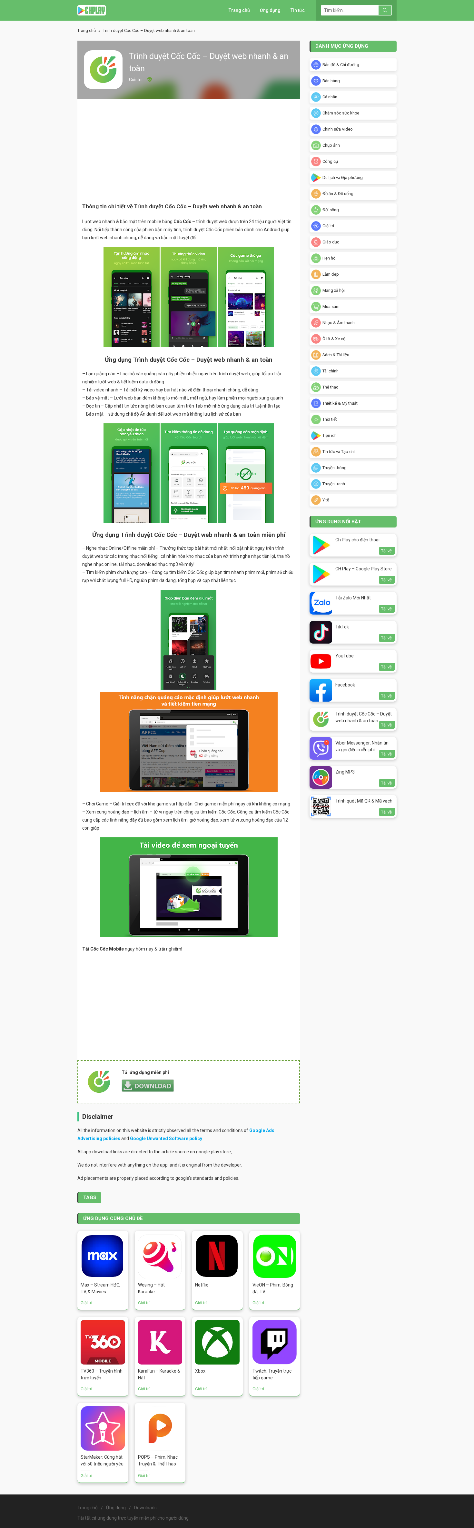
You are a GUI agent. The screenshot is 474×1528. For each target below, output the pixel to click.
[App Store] (91, 10)
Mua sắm (331, 306)
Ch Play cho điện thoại (357, 539)
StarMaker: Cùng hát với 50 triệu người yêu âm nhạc (102, 1463)
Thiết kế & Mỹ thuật (340, 403)
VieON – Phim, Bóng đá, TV (272, 1288)
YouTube (344, 655)
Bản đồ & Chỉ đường (340, 64)
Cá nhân (329, 96)
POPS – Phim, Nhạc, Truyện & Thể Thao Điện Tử (158, 1463)
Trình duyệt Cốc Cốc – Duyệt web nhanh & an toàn (363, 717)
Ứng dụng (270, 10)
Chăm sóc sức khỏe (340, 113)
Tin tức (298, 10)
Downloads (145, 1507)
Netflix (201, 1284)
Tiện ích (329, 435)
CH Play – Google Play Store (363, 568)
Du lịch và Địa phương (342, 177)
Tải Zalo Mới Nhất (353, 597)
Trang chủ (239, 10)
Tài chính (330, 371)
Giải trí (135, 79)
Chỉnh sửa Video (337, 129)
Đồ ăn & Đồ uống (337, 193)
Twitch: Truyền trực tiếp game (271, 1374)
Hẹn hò (329, 258)
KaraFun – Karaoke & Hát (159, 1374)
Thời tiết (329, 419)
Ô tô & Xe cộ (333, 338)
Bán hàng (331, 80)
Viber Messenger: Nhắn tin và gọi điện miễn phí (362, 746)
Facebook (345, 684)
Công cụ (330, 161)
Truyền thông (334, 467)
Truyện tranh (333, 483)
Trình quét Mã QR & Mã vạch (363, 800)
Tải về (386, 550)
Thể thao (330, 387)
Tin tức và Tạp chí (338, 451)
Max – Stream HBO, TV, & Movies (100, 1288)
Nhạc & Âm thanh (338, 322)
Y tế (325, 500)
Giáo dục (330, 242)
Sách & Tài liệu (335, 354)
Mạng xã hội (333, 290)
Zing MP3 (345, 771)
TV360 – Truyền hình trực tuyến (102, 1374)
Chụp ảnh (331, 145)
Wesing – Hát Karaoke (151, 1288)
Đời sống (330, 209)
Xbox (200, 1371)
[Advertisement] (188, 150)
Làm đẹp (330, 274)
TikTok (342, 626)
